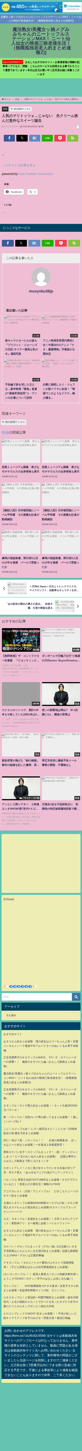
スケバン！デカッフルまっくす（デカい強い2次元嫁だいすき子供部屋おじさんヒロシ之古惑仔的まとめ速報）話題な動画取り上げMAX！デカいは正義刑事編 (40, 1251)
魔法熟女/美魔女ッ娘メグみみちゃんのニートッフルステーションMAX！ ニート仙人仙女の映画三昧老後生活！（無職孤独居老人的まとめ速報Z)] (40, 1078)
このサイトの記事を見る (18, 165)
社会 (5, 109)
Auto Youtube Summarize (35, 173)
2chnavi (8, 899)
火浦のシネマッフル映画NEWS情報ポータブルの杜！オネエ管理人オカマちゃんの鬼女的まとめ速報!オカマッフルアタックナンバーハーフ (40, 1207)
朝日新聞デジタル (22, 109)
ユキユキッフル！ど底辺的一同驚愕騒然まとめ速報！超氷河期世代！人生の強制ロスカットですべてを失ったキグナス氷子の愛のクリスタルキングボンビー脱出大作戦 (40, 1302)
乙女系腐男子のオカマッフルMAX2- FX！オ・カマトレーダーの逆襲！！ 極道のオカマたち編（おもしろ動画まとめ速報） (39, 1062)
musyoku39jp (41, 291)
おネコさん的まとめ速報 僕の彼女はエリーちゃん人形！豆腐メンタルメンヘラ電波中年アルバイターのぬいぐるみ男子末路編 (40, 1046)
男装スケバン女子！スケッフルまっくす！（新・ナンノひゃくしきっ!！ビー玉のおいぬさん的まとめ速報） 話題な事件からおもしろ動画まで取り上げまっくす (40, 1156)
